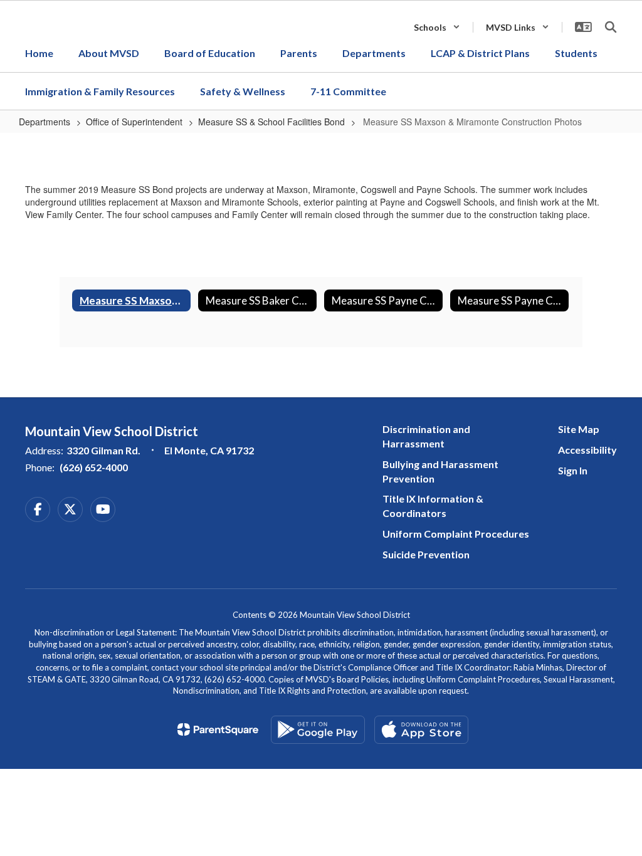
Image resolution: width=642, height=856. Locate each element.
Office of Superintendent (134, 121)
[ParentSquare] (217, 729)
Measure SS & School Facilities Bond (271, 121)
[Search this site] (610, 27)
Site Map (578, 429)
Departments (44, 121)
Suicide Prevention (426, 554)
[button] (437, 27)
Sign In (572, 470)
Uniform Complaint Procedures (455, 534)
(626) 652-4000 (94, 467)
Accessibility (587, 450)
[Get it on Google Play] (318, 730)
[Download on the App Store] (421, 730)
